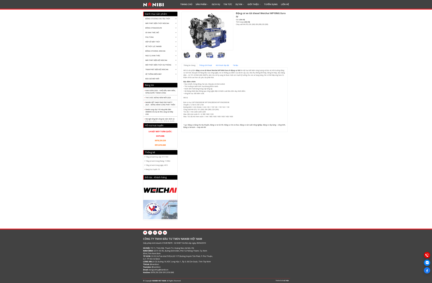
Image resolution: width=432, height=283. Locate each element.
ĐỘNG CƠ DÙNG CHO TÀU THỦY (157, 19)
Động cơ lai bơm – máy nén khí (194, 127)
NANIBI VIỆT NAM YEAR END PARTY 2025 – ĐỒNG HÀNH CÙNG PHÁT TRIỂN (160, 101)
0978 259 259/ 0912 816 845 (162, 272)
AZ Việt (286, 281)
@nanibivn (154, 264)
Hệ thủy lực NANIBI (153, 46)
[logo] (153, 4)
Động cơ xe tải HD (216, 125)
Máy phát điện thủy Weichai (157, 23)
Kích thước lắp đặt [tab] (222, 65)
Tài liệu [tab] (235, 65)
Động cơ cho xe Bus (231, 125)
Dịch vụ (216, 4)
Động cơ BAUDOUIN (153, 28)
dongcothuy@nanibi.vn (158, 269)
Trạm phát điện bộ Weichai (156, 69)
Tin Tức (227, 4)
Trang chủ (186, 4)
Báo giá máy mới (152, 79)
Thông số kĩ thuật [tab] (205, 65)
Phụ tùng (149, 37)
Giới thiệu (253, 4)
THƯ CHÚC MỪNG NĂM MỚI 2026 (158, 95)
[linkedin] (165, 233)
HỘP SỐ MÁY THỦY (152, 42)
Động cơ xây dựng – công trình (274, 125)
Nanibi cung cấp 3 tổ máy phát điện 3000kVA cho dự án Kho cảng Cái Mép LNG (159, 109)
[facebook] (150, 233)
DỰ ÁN (238, 4)
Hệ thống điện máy (153, 74)
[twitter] (145, 233)
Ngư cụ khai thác (152, 56)
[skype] (160, 233)
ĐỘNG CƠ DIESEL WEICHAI (155, 51)
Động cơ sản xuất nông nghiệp (251, 125)
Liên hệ (285, 4)
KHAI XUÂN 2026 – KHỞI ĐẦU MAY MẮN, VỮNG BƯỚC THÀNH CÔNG (160, 89)
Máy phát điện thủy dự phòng (158, 65)
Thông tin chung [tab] (189, 65)
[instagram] (155, 233)
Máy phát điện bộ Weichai (156, 60)
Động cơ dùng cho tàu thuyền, (199, 125)
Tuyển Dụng (271, 4)
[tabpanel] (234, 98)
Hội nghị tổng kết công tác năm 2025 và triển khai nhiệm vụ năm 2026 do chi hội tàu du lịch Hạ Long (159, 119)
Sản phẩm (201, 4)
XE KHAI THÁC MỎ (152, 32)
